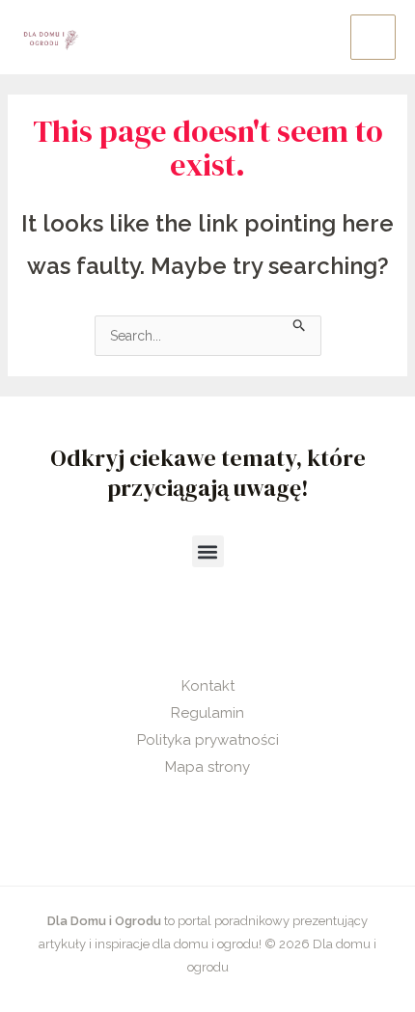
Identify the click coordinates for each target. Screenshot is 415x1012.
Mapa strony (207, 767)
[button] (208, 551)
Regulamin (207, 713)
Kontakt (208, 686)
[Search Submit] (299, 323)
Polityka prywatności (208, 740)
